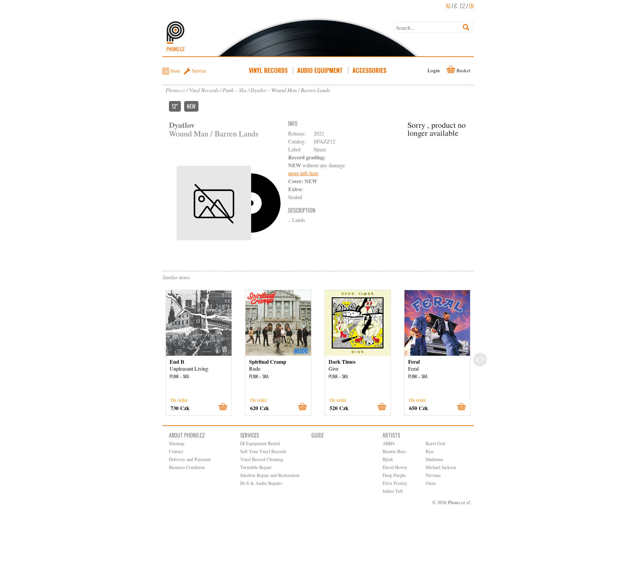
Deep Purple (394, 475)
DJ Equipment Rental (260, 443)
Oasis (431, 483)
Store (175, 71)
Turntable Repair (256, 467)
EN (471, 6)
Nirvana (433, 475)
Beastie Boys (394, 451)
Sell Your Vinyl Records (263, 451)
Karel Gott (436, 443)
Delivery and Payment (190, 459)
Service (199, 71)
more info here (303, 173)
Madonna (434, 459)
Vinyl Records (268, 70)
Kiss (430, 451)
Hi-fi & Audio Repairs (261, 483)
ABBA (389, 443)
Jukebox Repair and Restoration (269, 475)
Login (434, 70)
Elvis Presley (395, 483)
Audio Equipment (320, 70)
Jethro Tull (393, 491)
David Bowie (395, 467)
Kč (448, 6)
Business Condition (187, 467)
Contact (176, 451)
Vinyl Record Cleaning (261, 459)
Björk (388, 459)
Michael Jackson (441, 467)
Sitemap (176, 443)
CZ (462, 6)
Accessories (369, 70)
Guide (317, 435)
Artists (391, 435)
